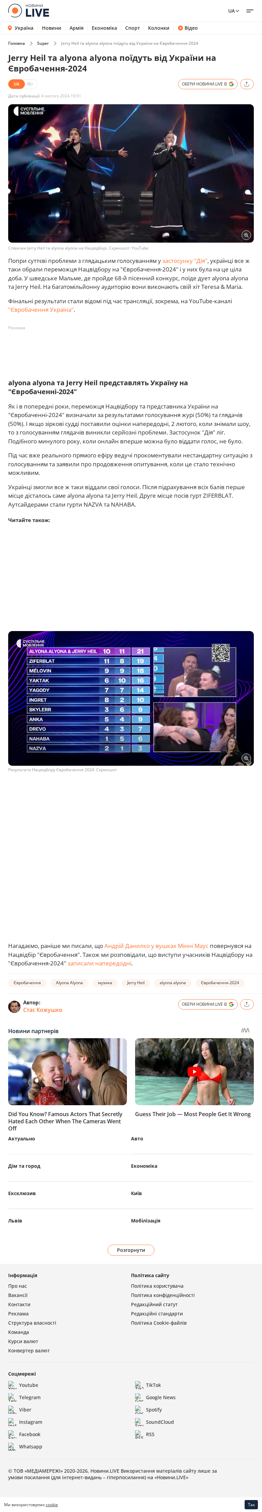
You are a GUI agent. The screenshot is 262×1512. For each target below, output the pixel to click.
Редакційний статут (154, 1304)
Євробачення (27, 983)
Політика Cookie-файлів (159, 1323)
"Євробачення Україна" (41, 309)
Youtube (28, 1385)
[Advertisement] (132, 348)
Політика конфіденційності (163, 1295)
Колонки (159, 28)
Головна (16, 43)
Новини (51, 28)
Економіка (104, 28)
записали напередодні (99, 963)
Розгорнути (131, 1250)
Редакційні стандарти (157, 1313)
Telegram (30, 1397)
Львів (15, 1220)
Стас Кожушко (42, 1010)
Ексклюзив (22, 1193)
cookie (52, 1505)
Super (43, 43)
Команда (18, 1332)
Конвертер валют (29, 1350)
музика (105, 983)
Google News (161, 1397)
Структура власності (32, 1323)
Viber (25, 1409)
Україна (24, 28)
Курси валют (23, 1341)
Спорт (132, 28)
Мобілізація (145, 1220)
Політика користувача (157, 1286)
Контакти (19, 1304)
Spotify (154, 1409)
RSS (150, 1434)
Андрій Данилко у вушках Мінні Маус (156, 946)
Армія (77, 28)
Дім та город (24, 1166)
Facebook (30, 1434)
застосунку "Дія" (184, 261)
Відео (191, 28)
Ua (231, 11)
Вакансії (18, 1295)
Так (251, 1505)
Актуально (21, 1138)
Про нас (17, 1286)
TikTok (153, 1385)
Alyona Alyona (69, 983)
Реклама (18, 1313)
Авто (137, 1138)
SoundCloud (160, 1422)
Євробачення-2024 (220, 983)
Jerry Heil (136, 983)
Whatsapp (30, 1446)
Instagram (30, 1422)
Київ (136, 1193)
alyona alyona (173, 983)
